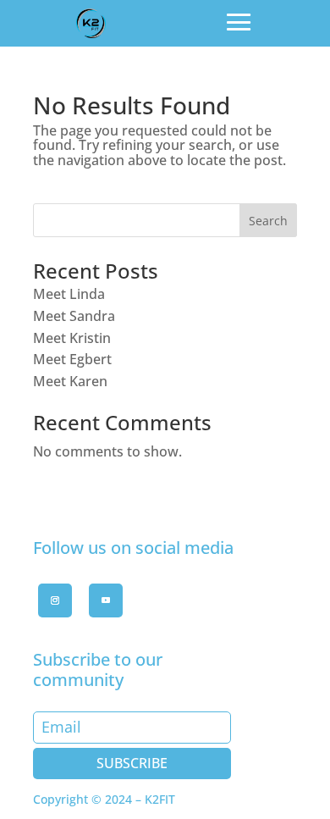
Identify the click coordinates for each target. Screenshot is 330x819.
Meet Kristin (72, 338)
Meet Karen (70, 381)
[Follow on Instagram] (55, 600)
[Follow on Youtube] (106, 600)
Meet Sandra (74, 316)
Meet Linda (69, 294)
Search (268, 221)
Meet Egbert (72, 359)
